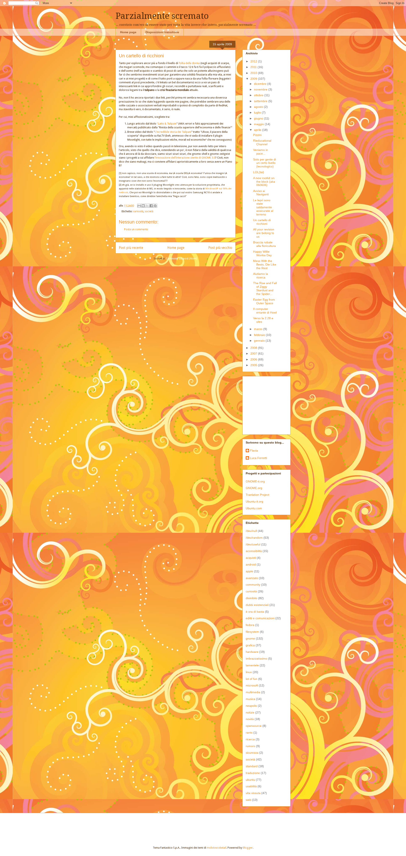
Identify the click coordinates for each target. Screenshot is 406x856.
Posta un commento (136, 229)
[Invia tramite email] (139, 206)
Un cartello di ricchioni (262, 221)
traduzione (253, 773)
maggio (259, 124)
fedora (250, 625)
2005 (254, 365)
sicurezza (252, 752)
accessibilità (254, 551)
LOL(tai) (258, 172)
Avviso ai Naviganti (261, 192)
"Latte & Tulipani (167, 123)
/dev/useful (253, 544)
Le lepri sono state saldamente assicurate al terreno (263, 207)
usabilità (251, 786)
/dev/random (254, 537)
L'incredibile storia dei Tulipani (173, 131)
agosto (259, 106)
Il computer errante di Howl (265, 310)
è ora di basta (255, 611)
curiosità (138, 211)
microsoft (252, 685)
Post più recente (131, 248)
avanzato (252, 578)
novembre (261, 89)
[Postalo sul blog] (143, 206)
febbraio (260, 335)
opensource (254, 725)
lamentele (252, 665)
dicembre (260, 83)
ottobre (259, 95)
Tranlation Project (257, 494)
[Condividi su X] (147, 206)
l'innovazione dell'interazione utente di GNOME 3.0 (184, 157)
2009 (254, 78)
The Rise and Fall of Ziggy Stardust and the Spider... (265, 288)
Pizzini (257, 135)
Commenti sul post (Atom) (181, 258)
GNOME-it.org (255, 481)
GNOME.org (254, 488)
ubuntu (250, 779)
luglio (258, 112)
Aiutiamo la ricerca (260, 275)
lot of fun (251, 679)
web (248, 799)
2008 (254, 347)
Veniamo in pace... (260, 151)
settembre (261, 101)
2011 (254, 67)
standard (252, 766)
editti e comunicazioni (260, 618)
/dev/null (251, 531)
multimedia (253, 692)
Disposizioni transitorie (162, 32)
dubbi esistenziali (257, 605)
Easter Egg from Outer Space (264, 301)
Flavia (254, 450)
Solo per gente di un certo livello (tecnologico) (264, 163)
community (253, 584)
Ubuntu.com (254, 508)
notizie (250, 712)
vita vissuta (253, 793)
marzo (258, 329)
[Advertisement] (272, 404)
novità (250, 719)
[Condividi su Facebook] (151, 206)
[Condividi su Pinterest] (155, 206)
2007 (254, 353)
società (149, 211)
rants (249, 732)
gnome (250, 638)
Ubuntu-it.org (254, 501)
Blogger (248, 847)
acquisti (251, 557)
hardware (252, 651)
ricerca (250, 739)
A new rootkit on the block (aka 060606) (264, 181)
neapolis (251, 705)
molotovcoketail (216, 847)
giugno (259, 118)
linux (249, 672)
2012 (254, 61)
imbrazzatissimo (256, 658)
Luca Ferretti (258, 458)
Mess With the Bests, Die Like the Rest (264, 264)
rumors (250, 746)
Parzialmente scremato (162, 16)
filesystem (252, 631)
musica (250, 699)
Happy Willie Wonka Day (262, 253)
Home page (128, 32)
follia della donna (189, 63)
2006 (254, 359)
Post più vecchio (220, 248)
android (251, 564)
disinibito (251, 598)
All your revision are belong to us (263, 233)
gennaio (260, 340)
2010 (254, 73)
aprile (258, 129)
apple (249, 571)
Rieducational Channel (262, 142)
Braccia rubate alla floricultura (264, 244)
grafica (250, 645)
